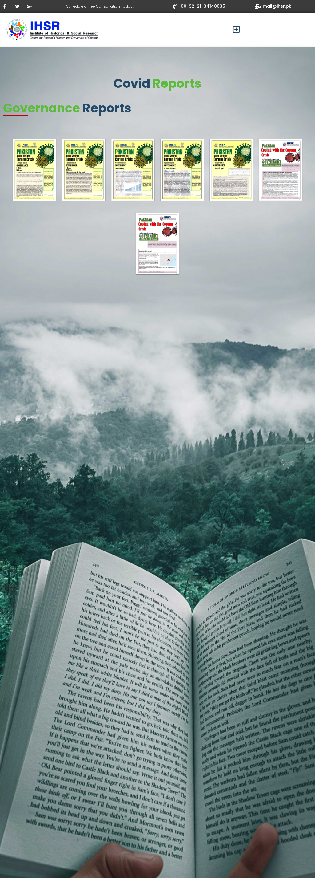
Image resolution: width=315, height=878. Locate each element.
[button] (236, 29)
